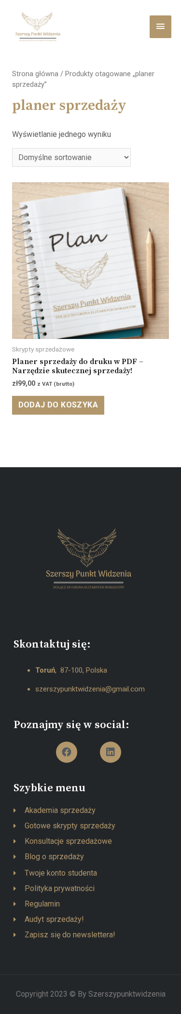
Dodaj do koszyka (58, 404)
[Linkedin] (110, 752)
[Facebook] (66, 752)
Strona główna (35, 73)
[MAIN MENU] (160, 26)
